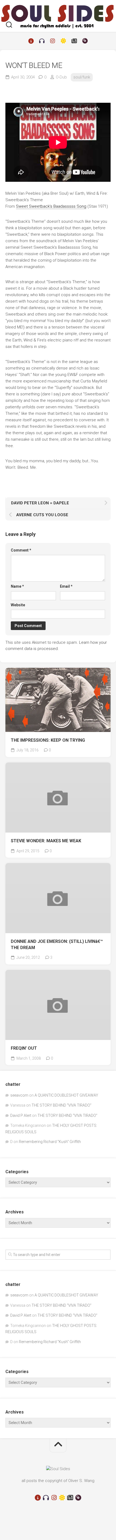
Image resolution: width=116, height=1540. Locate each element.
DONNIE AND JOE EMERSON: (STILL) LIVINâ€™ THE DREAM (57, 944)
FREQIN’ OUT (24, 1048)
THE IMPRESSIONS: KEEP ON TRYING (48, 740)
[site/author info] (31, 41)
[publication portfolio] (74, 41)
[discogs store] (85, 41)
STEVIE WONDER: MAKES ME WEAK (46, 840)
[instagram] (52, 41)
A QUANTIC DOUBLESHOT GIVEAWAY (66, 1095)
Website (18, 605)
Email (66, 586)
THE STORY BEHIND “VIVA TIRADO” (61, 1105)
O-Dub (61, 77)
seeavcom (19, 1095)
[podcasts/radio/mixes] (41, 41)
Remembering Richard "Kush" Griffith (50, 1141)
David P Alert (20, 1115)
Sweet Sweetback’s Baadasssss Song (51, 206)
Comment (21, 550)
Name (17, 586)
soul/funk (81, 77)
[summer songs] (63, 41)
